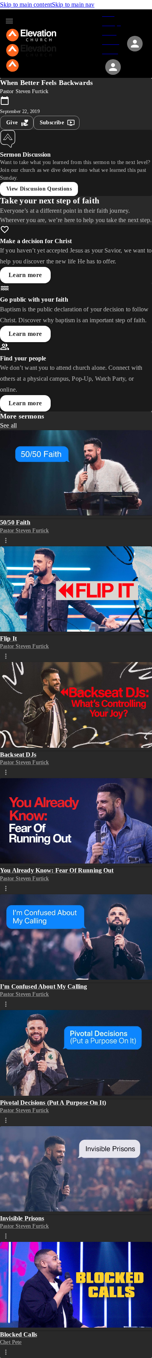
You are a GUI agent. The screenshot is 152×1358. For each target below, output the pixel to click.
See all (8, 425)
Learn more (25, 275)
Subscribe (52, 122)
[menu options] (6, 540)
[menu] (9, 21)
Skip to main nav (73, 4)
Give (12, 122)
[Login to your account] (113, 67)
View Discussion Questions (39, 189)
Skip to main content (26, 4)
